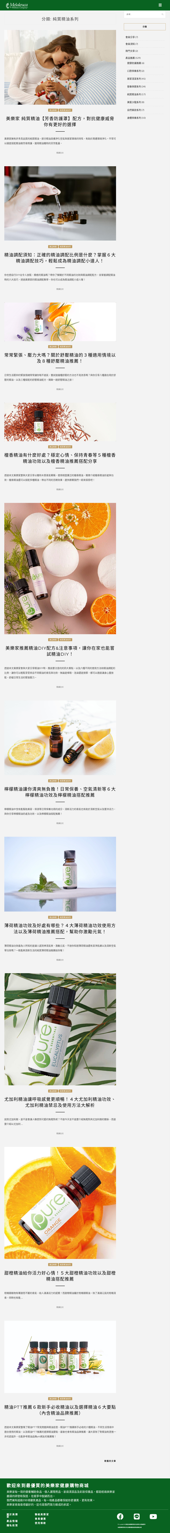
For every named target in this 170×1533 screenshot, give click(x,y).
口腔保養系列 (134, 70)
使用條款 (40, 1523)
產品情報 (12, 1521)
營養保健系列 (134, 86)
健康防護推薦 (134, 63)
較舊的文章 (110, 1461)
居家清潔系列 (134, 78)
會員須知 (130, 43)
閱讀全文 (60, 153)
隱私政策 (12, 1525)
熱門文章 (130, 50)
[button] (160, 5)
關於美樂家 (12, 1515)
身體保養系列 (134, 117)
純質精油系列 (65, 110)
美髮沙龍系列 (134, 102)
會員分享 (130, 37)
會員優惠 (40, 1518)
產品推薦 (53, 110)
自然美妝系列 (134, 110)
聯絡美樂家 (42, 1514)
